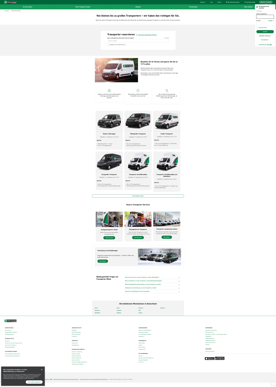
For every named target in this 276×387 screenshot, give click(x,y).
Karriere (203, 2)
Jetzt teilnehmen (264, 40)
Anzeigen (270, 20)
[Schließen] (42, 369)
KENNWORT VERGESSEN (264, 36)
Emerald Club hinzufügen (264, 44)
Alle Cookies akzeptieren (34, 382)
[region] (23, 376)
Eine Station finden (250, 2)
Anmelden (265, 31)
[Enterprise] (10, 2)
